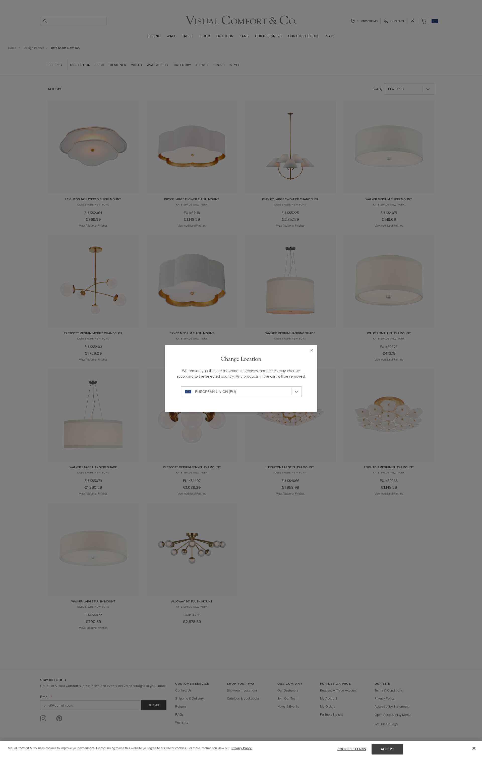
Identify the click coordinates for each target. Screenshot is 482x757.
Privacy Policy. (241, 748)
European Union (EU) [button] (215, 391)
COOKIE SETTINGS (351, 749)
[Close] (473, 748)
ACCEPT (387, 749)
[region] (241, 749)
